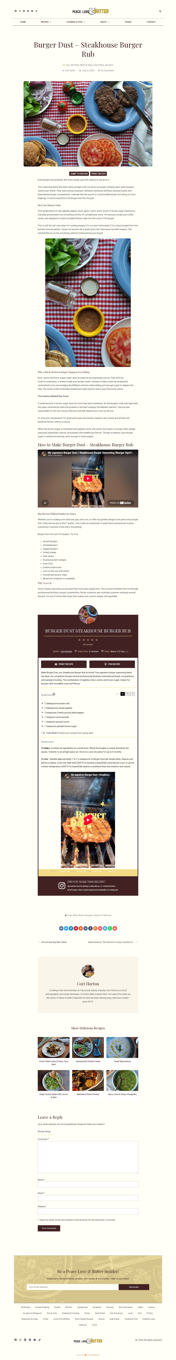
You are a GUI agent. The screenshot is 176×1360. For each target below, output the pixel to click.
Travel (128, 22)
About (103, 22)
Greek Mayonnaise (122, 1061)
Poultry (150, 1313)
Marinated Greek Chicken (88, 1094)
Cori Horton (66, 651)
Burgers (89, 915)
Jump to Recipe (79, 173)
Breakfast (97, 1307)
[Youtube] (32, 11)
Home (23, 22)
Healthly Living (149, 1319)
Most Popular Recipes (84, 1319)
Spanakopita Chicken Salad (88, 1061)
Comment (43, 1139)
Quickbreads (82, 1307)
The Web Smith (94, 1355)
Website (42, 1206)
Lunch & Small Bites (61, 1319)
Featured (99, 65)
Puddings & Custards (70, 1313)
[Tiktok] (36, 11)
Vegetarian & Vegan (29, 1319)
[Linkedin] (24, 11)
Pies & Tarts (52, 1313)
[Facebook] (15, 11)
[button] (160, 11)
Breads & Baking (42, 1307)
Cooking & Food (74, 22)
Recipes (45, 22)
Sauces (109, 65)
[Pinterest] (28, 11)
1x (122, 694)
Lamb (130, 1313)
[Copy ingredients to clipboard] (54, 694)
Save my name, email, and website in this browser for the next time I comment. (78, 1220)
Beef (75, 915)
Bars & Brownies (126, 1307)
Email (41, 1193)
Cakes (140, 1307)
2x (128, 694)
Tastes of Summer (102, 915)
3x (133, 694)
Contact (151, 22)
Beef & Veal (86, 65)
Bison (81, 915)
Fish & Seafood (116, 1313)
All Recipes (72, 65)
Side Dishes (114, 1319)
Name (41, 1179)
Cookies (151, 1307)
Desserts (110, 1307)
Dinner (87, 1313)
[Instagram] (20, 11)
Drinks (45, 1319)
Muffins (68, 1307)
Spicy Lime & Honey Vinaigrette (122, 1094)
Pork (140, 1313)
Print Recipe (98, 173)
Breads (57, 1307)
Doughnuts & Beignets (32, 1313)
